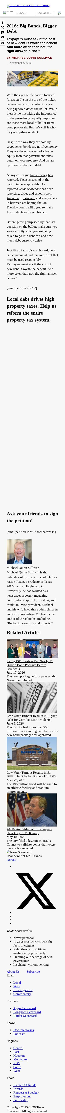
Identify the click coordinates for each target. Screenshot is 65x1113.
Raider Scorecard (25, 1015)
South (17, 1067)
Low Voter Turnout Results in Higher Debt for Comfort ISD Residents (32, 717)
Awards (18, 1089)
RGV (16, 1063)
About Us (13, 971)
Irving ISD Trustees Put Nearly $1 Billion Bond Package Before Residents (30, 664)
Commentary (22, 994)
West (16, 1071)
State (16, 986)
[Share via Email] (2, 37)
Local (17, 982)
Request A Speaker (26, 1092)
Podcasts (19, 1033)
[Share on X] (2, 27)
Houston (19, 1055)
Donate (21, 13)
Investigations (22, 990)
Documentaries (23, 1030)
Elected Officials (24, 1085)
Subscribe (44, 13)
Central (18, 1048)
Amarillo (13, 198)
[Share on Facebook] (2, 22)
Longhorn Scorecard (27, 1012)
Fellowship (20, 1100)
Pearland (29, 198)
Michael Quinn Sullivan (32, 57)
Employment (22, 1096)
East (16, 1051)
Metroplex (20, 1059)
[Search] (60, 13)
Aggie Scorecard (24, 1008)
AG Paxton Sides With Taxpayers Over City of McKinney (29, 831)
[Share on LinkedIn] (2, 32)
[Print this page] (2, 42)
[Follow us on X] (35, 912)
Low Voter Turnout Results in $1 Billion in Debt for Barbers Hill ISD (32, 774)
